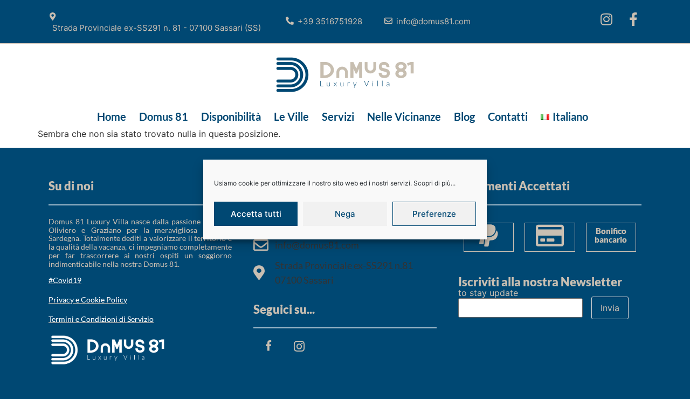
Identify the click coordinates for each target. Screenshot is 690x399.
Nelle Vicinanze (404, 116)
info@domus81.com (433, 21)
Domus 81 (163, 116)
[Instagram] (606, 18)
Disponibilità (231, 116)
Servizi (338, 116)
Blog (464, 116)
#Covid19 (65, 280)
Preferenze (434, 214)
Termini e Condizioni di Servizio (101, 319)
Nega (345, 214)
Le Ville (291, 116)
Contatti (508, 116)
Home (111, 116)
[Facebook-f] (633, 18)
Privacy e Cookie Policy (88, 299)
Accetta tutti (256, 214)
